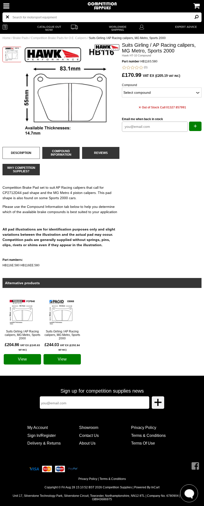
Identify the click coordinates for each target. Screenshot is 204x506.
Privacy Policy (143, 427)
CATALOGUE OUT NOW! (49, 28)
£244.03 (62, 347)
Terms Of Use (143, 443)
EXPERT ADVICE (186, 26)
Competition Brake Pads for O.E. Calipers (59, 38)
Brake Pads (21, 38)
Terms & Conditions (148, 435)
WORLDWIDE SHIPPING (117, 28)
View (22, 359)
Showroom (88, 427)
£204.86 (22, 347)
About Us (87, 443)
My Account (37, 427)
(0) (145, 67)
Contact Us (89, 435)
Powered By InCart (146, 487)
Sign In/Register (41, 435)
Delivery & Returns (44, 443)
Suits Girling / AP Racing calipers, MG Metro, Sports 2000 (22, 335)
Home (6, 38)
